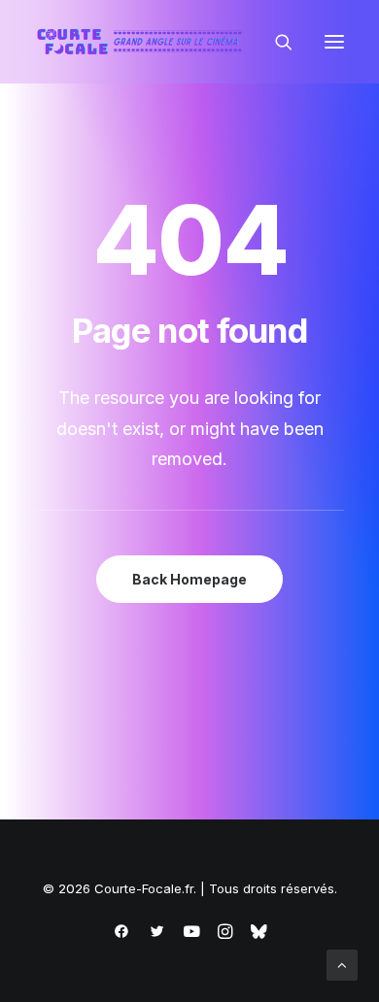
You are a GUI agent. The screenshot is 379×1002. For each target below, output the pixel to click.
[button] (334, 42)
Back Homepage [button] (189, 579)
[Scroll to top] (342, 963)
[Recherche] (275, 41)
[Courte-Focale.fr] (144, 41)
